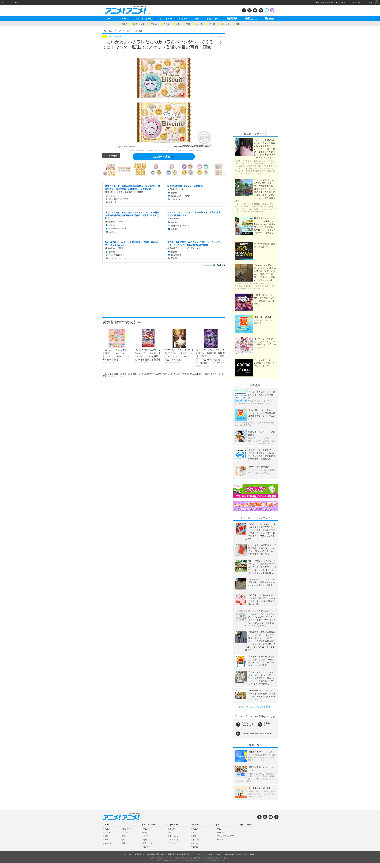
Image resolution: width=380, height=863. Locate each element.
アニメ (124, 24)
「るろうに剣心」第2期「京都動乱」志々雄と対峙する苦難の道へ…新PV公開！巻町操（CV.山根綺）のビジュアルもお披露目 (163, 374)
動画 (197, 18)
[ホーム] (104, 31)
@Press (239, 854)
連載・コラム (212, 18)
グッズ (212, 24)
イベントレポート (143, 18)
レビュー (183, 18)
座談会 (195, 847)
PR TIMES (218, 854)
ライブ (146, 836)
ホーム (109, 18)
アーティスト (173, 840)
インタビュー (165, 18)
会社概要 (171, 854)
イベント (225, 24)
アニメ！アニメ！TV (225, 836)
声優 (188, 24)
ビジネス (146, 847)
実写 (194, 833)
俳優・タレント (174, 836)
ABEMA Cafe (222, 840)
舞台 (145, 840)
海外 (238, 24)
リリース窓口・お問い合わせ (134, 854)
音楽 (178, 24)
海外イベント (148, 843)
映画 (145, 833)
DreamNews (229, 854)
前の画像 (113, 155)
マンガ (154, 24)
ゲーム (199, 24)
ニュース (123, 18)
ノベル (166, 24)
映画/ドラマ (138, 24)
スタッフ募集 (249, 854)
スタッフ (171, 829)
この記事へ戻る (163, 156)
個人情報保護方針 (183, 854)
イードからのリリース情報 (202, 854)
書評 (194, 836)
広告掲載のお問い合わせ (156, 854)
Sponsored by (207, 265)
